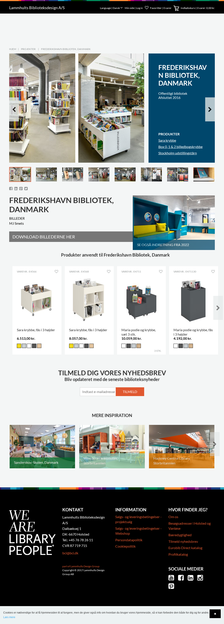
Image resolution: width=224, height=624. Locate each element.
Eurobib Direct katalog (185, 548)
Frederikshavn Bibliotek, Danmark (66, 49)
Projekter (28, 49)
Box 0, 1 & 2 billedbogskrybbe (180, 147)
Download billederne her (43, 236)
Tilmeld (130, 392)
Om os (173, 517)
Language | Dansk (110, 8)
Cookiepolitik (125, 546)
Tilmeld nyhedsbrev (183, 541)
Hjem (12, 49)
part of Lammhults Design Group (81, 566)
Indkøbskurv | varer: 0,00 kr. (197, 8)
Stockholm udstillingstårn (177, 153)
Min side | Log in (134, 8)
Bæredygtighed (180, 535)
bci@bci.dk (70, 553)
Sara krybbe (167, 140)
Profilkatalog (178, 554)
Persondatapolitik (128, 540)
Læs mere (9, 617)
